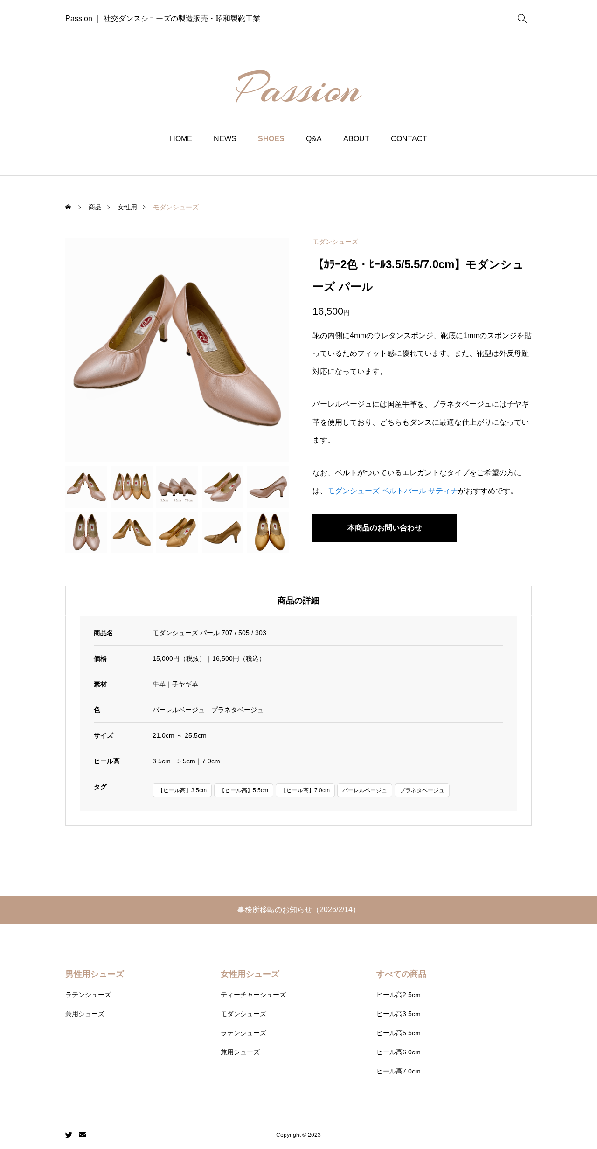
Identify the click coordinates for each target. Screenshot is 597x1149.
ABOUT (356, 139)
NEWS (225, 139)
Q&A (314, 139)
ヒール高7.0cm (398, 1071)
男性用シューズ (94, 974)
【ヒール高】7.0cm (305, 790)
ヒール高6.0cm (398, 1052)
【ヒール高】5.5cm (243, 790)
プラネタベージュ (422, 790)
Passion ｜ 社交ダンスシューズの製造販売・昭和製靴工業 (162, 18)
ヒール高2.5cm (398, 994)
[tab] (298, 601)
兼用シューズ (84, 1013)
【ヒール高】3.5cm (182, 790)
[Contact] (82, 1135)
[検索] (522, 18)
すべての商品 (401, 974)
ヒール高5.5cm (398, 1033)
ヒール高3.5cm (398, 1013)
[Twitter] (69, 1135)
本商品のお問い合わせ (384, 528)
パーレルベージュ (364, 790)
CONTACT (409, 139)
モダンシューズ (335, 241)
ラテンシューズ (88, 994)
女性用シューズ (250, 974)
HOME (181, 139)
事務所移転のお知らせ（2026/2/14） (298, 910)
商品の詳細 (298, 600)
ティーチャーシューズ (253, 994)
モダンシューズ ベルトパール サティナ (392, 491)
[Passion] (299, 86)
